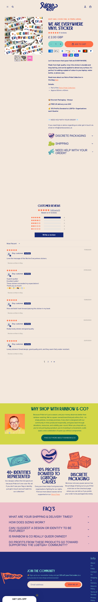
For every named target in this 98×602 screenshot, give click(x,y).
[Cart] (90, 6)
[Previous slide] (7, 35)
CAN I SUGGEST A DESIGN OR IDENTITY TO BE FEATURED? (40, 529)
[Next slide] (40, 35)
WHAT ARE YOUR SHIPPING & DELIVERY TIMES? (41, 516)
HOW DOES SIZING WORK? (27, 522)
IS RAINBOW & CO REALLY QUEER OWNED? (38, 536)
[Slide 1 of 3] (17, 58)
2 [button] (48, 362)
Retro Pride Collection (67, 88)
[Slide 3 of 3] (30, 58)
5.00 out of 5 (55, 210)
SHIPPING (62, 143)
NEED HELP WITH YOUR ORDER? (71, 151)
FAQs (93, 569)
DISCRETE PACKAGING (70, 135)
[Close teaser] (37, 595)
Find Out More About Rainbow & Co (60, 438)
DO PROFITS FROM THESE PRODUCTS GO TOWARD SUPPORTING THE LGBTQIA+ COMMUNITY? (43, 543)
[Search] (12, 6)
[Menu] (7, 6)
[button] (53, 33)
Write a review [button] (49, 235)
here (56, 80)
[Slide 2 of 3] (23, 58)
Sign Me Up (73, 584)
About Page (55, 494)
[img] (12, 250)
